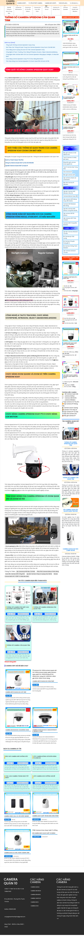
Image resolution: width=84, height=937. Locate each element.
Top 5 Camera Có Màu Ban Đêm (69, 158)
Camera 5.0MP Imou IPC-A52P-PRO (70, 277)
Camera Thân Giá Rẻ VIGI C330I (70, 36)
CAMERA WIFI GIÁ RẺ (50, 3)
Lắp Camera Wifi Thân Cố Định (69, 219)
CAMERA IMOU (35, 902)
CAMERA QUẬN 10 (11, 881)
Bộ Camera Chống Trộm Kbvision (70, 247)
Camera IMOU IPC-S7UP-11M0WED (70, 310)
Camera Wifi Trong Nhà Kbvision (70, 223)
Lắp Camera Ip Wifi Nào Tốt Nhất (25, 571)
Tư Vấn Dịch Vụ (74, 3)
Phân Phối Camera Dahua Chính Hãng (48, 571)
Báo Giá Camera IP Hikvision (68, 183)
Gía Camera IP (67, 172)
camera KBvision (69, 400)
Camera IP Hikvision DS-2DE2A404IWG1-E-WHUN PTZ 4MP (44, 730)
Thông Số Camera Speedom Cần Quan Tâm (45, 608)
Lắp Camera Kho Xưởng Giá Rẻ (44, 776)
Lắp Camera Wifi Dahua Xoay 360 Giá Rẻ (70, 200)
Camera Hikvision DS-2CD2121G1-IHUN (17, 730)
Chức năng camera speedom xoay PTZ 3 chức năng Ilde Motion (24, 59)
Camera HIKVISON (70, 398)
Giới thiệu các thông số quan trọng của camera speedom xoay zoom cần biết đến (30, 47)
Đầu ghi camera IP (69, 416)
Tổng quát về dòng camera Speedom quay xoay (20, 45)
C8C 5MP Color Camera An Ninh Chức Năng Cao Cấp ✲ (70, 376)
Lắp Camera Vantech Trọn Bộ (69, 251)
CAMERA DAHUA (35, 887)
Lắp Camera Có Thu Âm (70, 402)
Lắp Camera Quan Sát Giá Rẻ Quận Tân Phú (70, 510)
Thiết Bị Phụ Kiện (63, 3)
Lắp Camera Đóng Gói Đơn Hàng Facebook (45, 757)
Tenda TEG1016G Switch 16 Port (71, 67)
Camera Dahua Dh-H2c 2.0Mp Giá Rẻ (70, 549)
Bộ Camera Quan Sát (71, 394)
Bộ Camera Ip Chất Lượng (68, 237)
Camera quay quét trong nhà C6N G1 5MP (45, 816)
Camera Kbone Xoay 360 (70, 196)
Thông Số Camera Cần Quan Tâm (18, 645)
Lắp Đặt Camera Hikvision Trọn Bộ (70, 232)
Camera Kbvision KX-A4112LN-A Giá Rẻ (69, 127)
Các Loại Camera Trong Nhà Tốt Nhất (17, 777)
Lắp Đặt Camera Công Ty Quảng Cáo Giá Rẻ (39, 574)
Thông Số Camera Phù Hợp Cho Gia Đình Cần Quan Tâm (18, 608)
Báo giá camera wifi (69, 175)
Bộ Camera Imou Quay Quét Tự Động (43, 833)
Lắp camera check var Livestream (69, 178)
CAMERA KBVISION (36, 894)
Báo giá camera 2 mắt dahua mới (69, 153)
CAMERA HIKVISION (36, 891)
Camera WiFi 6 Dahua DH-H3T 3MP (15, 692)
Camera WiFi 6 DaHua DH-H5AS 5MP (43, 681)
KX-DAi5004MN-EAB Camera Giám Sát (69, 97)
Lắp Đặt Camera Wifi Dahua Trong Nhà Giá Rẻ (70, 209)
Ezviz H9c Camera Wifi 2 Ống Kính (15, 574)
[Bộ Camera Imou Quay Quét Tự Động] (44, 830)
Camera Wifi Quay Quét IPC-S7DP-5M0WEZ (70, 343)
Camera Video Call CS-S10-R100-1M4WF (16, 816)
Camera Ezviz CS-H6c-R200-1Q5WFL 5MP (16, 852)
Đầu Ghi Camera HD (69, 414)
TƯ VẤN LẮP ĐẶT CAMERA (35, 3)
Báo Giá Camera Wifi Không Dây (16, 756)
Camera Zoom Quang (70, 408)
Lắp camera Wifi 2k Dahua (68, 214)
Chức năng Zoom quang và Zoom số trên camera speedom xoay (25, 50)
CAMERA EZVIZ (34, 906)
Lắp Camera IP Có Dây (70, 412)
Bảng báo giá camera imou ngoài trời (69, 163)
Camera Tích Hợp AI (69, 410)
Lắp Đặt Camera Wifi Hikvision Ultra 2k (69, 192)
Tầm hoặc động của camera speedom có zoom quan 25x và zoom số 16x (27, 61)
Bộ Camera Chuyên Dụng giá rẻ (69, 242)
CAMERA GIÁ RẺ (21, 3)
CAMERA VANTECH (36, 898)
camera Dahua (69, 396)
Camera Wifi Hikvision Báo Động (69, 204)
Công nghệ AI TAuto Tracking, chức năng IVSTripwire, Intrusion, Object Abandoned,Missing (31, 52)
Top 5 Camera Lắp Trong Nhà (70, 168)
